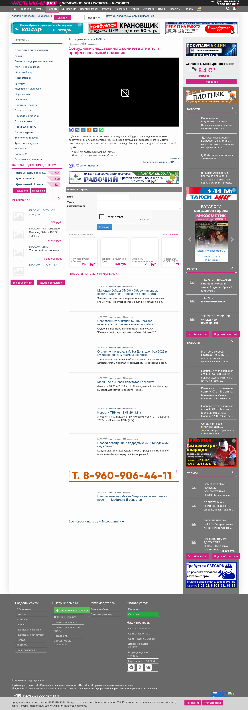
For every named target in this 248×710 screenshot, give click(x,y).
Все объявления (22, 282)
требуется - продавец (216, 279)
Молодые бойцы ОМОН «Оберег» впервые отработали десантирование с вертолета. (127, 292)
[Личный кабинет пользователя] (234, 8)
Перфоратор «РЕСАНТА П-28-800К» (172, 261)
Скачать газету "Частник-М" (62, 642)
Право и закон (23, 110)
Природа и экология (27, 115)
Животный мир (23, 72)
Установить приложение (73, 610)
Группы (39, 9)
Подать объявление (51, 282)
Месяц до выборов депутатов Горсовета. (126, 382)
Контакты (22, 644)
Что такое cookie (212, 702)
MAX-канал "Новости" (86, 165)
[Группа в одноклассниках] (131, 668)
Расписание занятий (29, 629)
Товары (188, 9)
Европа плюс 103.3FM (141, 661)
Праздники (38, 190)
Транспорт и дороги (26, 143)
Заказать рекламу (101, 614)
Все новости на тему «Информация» (95, 521)
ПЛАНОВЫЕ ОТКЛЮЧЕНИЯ (31, 50)
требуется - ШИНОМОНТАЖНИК (213, 299)
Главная (26, 9)
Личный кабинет (66, 617)
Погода (21, 639)
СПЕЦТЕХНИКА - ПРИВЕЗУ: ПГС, (214, 504)
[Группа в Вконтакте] (148, 668)
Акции (18, 56)
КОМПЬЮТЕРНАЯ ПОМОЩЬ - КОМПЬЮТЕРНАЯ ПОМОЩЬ (214, 489)
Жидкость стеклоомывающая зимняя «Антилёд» (142, 261)
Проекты (175, 9)
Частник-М (21, 154)
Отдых (162, 9)
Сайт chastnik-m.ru (139, 633)
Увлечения (21, 148)
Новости (52, 9)
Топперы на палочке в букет (114, 260)
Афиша (135, 9)
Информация (23, 77)
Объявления (68, 9)
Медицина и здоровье (28, 88)
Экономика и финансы (28, 159)
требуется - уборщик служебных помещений (215, 319)
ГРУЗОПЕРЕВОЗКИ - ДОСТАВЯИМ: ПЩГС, (216, 542)
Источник (173, 158)
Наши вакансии (26, 650)
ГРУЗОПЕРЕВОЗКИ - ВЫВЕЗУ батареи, (216, 522)
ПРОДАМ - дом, (39, 246)
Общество (21, 99)
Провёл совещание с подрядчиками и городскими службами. (133, 444)
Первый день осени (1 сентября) (37, 172)
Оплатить (133, 614)
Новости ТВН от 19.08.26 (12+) (119, 412)
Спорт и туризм (24, 132)
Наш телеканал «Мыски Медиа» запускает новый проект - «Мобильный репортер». (132, 497)
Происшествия (23, 121)
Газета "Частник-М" (139, 628)
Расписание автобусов (30, 634)
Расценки (133, 609)
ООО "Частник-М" (49, 695)
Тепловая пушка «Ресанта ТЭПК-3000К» (80, 261)
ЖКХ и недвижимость (27, 66)
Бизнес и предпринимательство (34, 61)
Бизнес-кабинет (100, 609)
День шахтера (25, 178)
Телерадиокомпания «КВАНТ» (87, 39)
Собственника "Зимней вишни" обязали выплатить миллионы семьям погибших (126, 322)
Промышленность (25, 126)
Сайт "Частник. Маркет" (142, 638)
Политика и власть (26, 105)
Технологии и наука (26, 137)
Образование (23, 94)
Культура (20, 83)
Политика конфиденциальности (29, 680)
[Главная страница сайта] (34, 2)
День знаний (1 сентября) (32, 184)
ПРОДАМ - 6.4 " (38, 228)
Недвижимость (89, 9)
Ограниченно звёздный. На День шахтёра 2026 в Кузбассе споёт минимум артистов (132, 353)
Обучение (148, 9)
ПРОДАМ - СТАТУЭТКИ (43, 264)
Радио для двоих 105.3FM (138, 654)
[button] (189, 238)
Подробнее (211, 81)
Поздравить (22, 190)
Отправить (104, 226)
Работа (106, 9)
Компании (121, 9)
